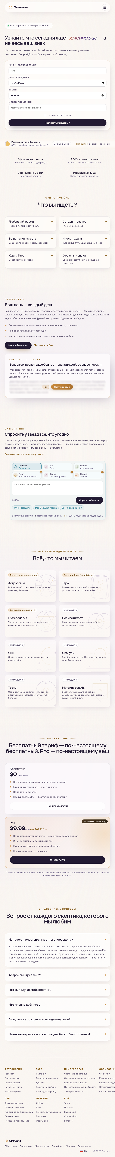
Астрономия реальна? (57, 975)
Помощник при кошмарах (17, 1120)
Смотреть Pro (57, 859)
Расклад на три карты (47, 1078)
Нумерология (74, 1069)
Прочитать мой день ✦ (57, 122)
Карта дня (41, 1073)
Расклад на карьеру (46, 1091)
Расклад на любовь (46, 1087)
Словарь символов (14, 1107)
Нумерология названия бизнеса (80, 1087)
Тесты (67, 1103)
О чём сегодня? (22, 507)
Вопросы (68, 1120)
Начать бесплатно (18, 345)
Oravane (20, 7)
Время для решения (72, 507)
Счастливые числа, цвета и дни (80, 1078)
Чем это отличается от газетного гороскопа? (57, 940)
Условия (70, 1146)
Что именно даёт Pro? (57, 1005)
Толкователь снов (14, 1103)
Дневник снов (12, 1116)
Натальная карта (13, 1087)
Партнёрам (57, 1146)
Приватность (84, 1146)
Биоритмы (41, 1116)
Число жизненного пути (76, 1073)
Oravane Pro (70, 1116)
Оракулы (42, 1098)
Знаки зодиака (12, 1078)
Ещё (67, 1098)
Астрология (13, 1069)
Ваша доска (70, 1111)
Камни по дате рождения (48, 1111)
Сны (7, 1098)
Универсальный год (74, 1091)
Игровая (68, 1107)
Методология (42, 1146)
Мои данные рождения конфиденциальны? (57, 1019)
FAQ (7, 1146)
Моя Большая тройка (46, 507)
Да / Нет (40, 1082)
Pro (66, 515)
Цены (14, 1146)
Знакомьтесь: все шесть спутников (24, 454)
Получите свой (62, 386)
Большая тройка (13, 1091)
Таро (39, 1069)
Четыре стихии (12, 1082)
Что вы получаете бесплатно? (57, 990)
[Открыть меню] (105, 7)
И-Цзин (39, 1103)
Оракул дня (42, 1120)
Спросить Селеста (89, 500)
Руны (38, 1107)
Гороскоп (9, 1073)
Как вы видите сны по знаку (19, 1111)
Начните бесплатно (57, 805)
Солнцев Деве (61, 143)
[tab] (27, 466)
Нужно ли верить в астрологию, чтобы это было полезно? (57, 1034)
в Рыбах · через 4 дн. (93, 143)
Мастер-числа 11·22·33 (75, 1082)
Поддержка (26, 1146)
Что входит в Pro (43, 345)
